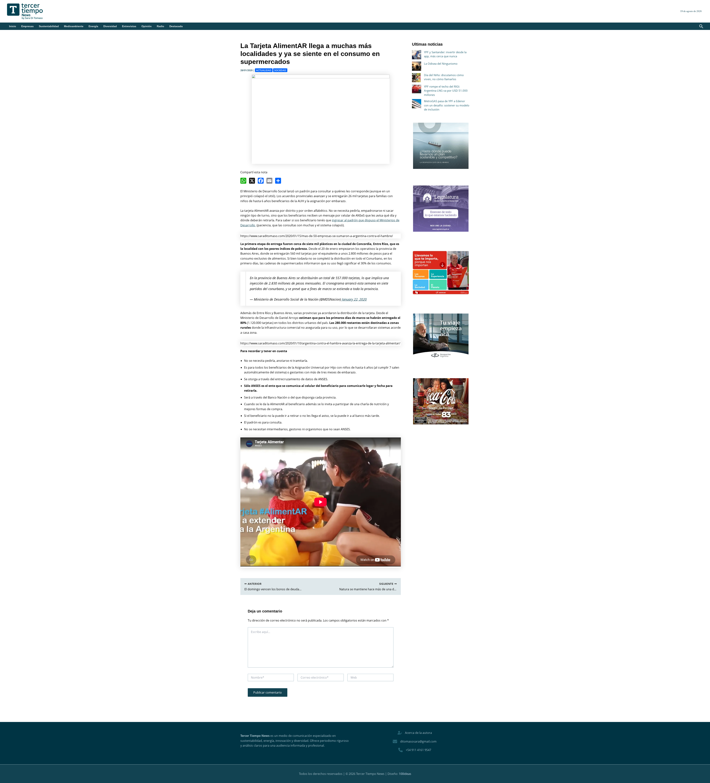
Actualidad (263, 70)
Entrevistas (129, 26)
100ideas (405, 774)
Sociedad (280, 70)
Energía (93, 26)
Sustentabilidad (49, 26)
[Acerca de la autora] (415, 732)
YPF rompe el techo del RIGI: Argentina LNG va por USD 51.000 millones (446, 91)
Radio (160, 26)
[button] (701, 26)
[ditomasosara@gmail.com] (415, 741)
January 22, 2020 (354, 299)
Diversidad (110, 26)
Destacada (176, 26)
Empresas (27, 26)
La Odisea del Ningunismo (440, 63)
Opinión (146, 26)
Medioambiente (73, 26)
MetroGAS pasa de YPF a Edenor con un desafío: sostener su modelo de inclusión (446, 105)
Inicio (12, 26)
